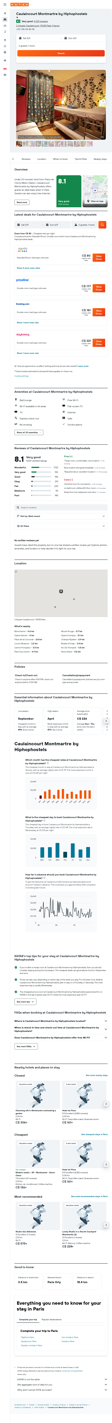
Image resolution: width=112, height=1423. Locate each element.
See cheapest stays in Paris (94, 1134)
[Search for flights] (5, 13)
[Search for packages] (5, 32)
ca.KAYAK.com (20, 1405)
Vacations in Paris (28, 1341)
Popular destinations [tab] (52, 1319)
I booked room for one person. (83, 484)
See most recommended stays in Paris (89, 1196)
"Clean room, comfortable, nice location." (84, 462)
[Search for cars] (5, 26)
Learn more (83, 366)
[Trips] (5, 60)
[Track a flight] (5, 46)
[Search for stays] (5, 19)
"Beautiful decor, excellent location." (85, 471)
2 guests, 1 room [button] (27, 45)
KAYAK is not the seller (28, 1379)
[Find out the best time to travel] (5, 52)
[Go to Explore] (5, 40)
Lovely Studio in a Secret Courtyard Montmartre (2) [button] (79, 1233)
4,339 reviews (41, 21)
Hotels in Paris (68, 1341)
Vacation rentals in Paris (31, 1345)
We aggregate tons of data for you (34, 1384)
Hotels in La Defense (22, 1407)
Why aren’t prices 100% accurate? (34, 1389)
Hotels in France (59, 1405)
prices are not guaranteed (72, 1371)
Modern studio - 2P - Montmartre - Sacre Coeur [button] (35, 1174)
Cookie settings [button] (21, 376)
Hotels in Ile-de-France (78, 1405)
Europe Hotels (43, 1405)
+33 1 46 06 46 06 (25, 29)
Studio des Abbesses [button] (26, 1231)
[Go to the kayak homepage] (19, 4)
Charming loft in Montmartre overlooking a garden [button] (36, 1112)
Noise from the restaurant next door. (84, 492)
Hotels (31, 1405)
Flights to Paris (27, 1337)
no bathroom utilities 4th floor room (85, 488)
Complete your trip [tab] (28, 1319)
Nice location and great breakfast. (84, 467)
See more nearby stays (97, 1075)
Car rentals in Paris (70, 1337)
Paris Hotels (39, 1407)
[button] (5, 4)
